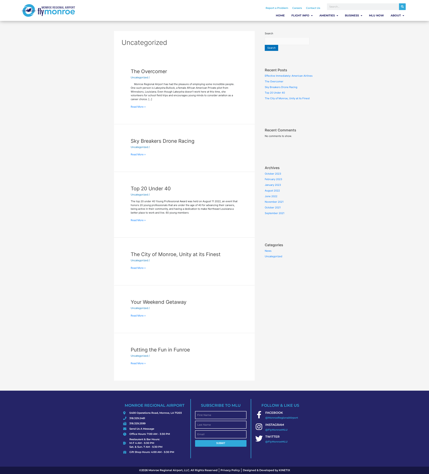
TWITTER (272, 437)
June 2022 (271, 196)
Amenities (327, 15)
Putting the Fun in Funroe (160, 350)
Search (269, 33)
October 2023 (273, 173)
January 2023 (273, 184)
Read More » (138, 106)
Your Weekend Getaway (159, 302)
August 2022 (272, 190)
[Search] (402, 6)
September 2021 (274, 213)
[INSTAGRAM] (259, 426)
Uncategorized (139, 77)
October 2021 (273, 207)
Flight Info (300, 15)
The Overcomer (149, 71)
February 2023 (273, 179)
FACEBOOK (274, 413)
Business (352, 15)
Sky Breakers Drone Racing (162, 141)
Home (280, 15)
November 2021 (274, 201)
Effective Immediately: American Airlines (289, 75)
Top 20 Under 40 (151, 188)
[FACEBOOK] (259, 414)
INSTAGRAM (274, 425)
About (396, 15)
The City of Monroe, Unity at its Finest (176, 254)
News (268, 250)
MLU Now (376, 15)
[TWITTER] (259, 438)
